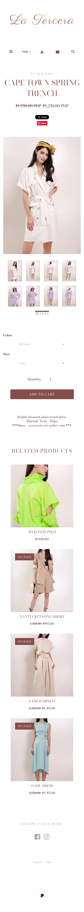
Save (44, 123)
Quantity (34, 379)
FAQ (48, 862)
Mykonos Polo (42, 532)
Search (37, 862)
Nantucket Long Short (42, 616)
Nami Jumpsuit (42, 701)
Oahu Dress (42, 785)
